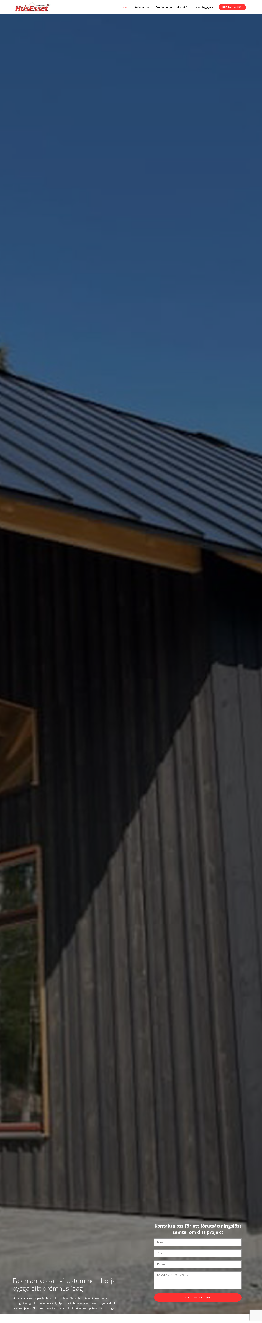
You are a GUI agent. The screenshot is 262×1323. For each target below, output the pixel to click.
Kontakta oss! (232, 7)
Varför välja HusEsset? (171, 7)
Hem (123, 7)
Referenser (141, 7)
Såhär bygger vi (204, 7)
